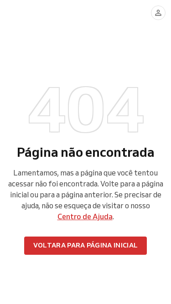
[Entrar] (158, 12)
